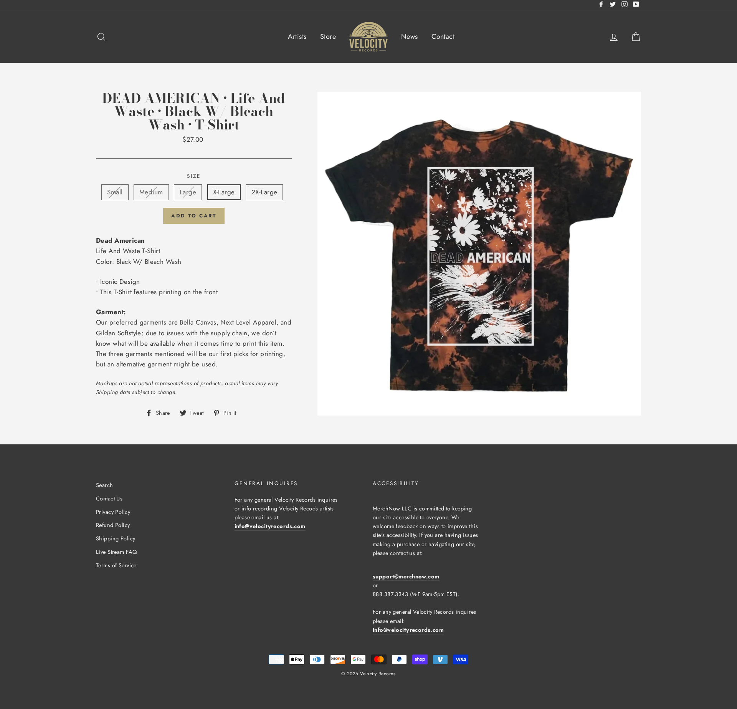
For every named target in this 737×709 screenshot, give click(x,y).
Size (193, 176)
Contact (442, 36)
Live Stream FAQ (116, 552)
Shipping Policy (115, 538)
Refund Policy (113, 525)
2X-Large (264, 192)
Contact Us (109, 498)
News (409, 36)
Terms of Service (116, 565)
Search (104, 485)
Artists (297, 36)
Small (114, 192)
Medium (151, 192)
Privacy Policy (113, 512)
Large (188, 192)
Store (328, 36)
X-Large (224, 192)
